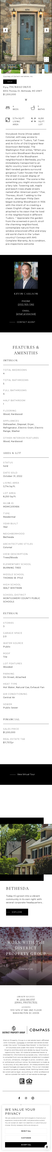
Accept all (26, 1145)
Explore (17, 912)
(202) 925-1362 (26, 304)
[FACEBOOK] (19, 1098)
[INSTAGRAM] (26, 1098)
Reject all (26, 1131)
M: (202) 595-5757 (26, 1000)
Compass (20, 1043)
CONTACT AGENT (26, 322)
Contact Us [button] (26, 969)
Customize (26, 1138)
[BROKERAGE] (32, 1098)
